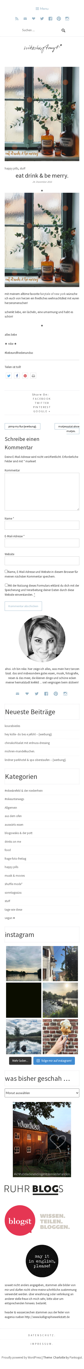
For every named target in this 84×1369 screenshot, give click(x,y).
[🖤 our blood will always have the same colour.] (23, 1000)
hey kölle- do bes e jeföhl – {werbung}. (28, 734)
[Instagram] (67, 18)
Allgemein (11, 808)
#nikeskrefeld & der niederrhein (24, 791)
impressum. (42, 1343)
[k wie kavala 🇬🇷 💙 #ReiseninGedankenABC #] (60, 963)
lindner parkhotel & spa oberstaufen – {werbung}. (35, 760)
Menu (44, 8)
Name (9, 519)
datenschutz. (42, 1335)
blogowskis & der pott (18, 833)
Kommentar (12, 470)
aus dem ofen (13, 816)
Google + (42, 411)
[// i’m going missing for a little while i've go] (23, 1036)
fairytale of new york (53, 294)
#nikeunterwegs (14, 799)
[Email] (25, 18)
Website (9, 554)
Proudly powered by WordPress (21, 1357)
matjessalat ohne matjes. (68, 429)
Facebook (42, 398)
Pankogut (76, 1357)
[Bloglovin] (33, 18)
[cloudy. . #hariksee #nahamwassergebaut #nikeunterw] (23, 963)
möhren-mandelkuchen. (20, 751)
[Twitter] (42, 18)
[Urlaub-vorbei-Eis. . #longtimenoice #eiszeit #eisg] (60, 1036)
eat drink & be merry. (42, 175)
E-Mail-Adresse (14, 536)
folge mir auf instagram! (57, 1061)
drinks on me (13, 842)
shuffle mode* (13, 884)
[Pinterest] (59, 18)
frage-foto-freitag (15, 859)
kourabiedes (12, 726)
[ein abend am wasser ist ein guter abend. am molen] (60, 1000)
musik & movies (15, 876)
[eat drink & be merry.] (42, 160)
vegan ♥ (10, 918)
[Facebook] (50, 18)
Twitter (42, 403)
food (8, 850)
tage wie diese (13, 910)
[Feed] (17, 18)
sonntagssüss (13, 893)
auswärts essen (14, 825)
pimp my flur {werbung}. (22, 426)
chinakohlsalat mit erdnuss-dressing (27, 743)
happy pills (11, 168)
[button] (9, 376)
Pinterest (42, 407)
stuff (22, 168)
